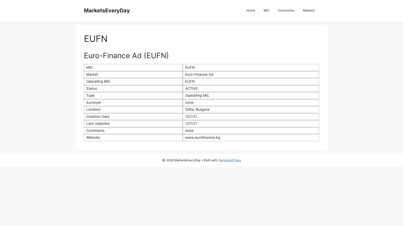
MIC (267, 10)
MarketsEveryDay (107, 10)
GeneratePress (230, 160)
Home (250, 10)
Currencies (286, 10)
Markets (309, 10)
